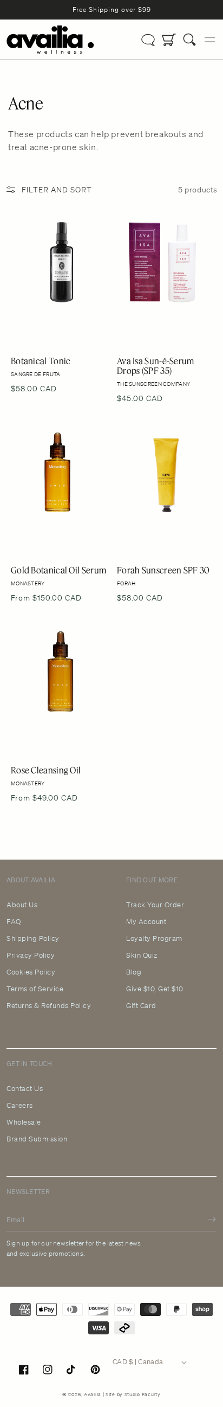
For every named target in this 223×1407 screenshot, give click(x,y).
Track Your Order (155, 905)
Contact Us (24, 1089)
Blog (133, 972)
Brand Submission (36, 1139)
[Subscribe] (204, 1219)
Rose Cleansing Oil (53, 680)
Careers (19, 1105)
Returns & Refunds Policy (48, 1006)
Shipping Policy (33, 938)
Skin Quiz (142, 955)
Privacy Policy (30, 955)
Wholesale (23, 1122)
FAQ (13, 922)
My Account (146, 922)
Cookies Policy (30, 972)
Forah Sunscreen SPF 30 (164, 481)
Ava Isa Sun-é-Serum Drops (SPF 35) (164, 271)
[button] (189, 39)
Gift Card (141, 1006)
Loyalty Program (154, 938)
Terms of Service (34, 989)
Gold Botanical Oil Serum (52, 481)
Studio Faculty (142, 1394)
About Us (21, 905)
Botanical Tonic (48, 271)
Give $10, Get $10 (154, 989)
